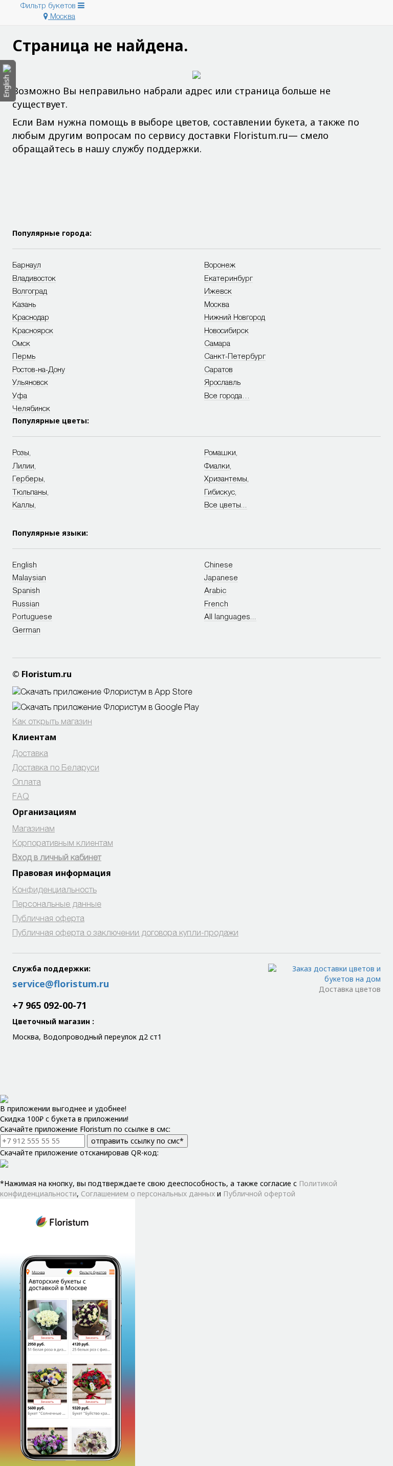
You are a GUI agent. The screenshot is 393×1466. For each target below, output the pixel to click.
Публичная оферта (48, 918)
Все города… (227, 395)
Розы (20, 452)
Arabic (215, 590)
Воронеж (219, 264)
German (26, 629)
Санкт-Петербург (235, 355)
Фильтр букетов (49, 5)
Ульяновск (30, 381)
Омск (21, 343)
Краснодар (30, 316)
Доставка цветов (350, 989)
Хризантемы (225, 478)
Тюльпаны (29, 491)
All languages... (230, 616)
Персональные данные (56, 903)
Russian (25, 603)
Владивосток (34, 277)
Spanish (26, 590)
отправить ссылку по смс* (137, 1141)
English (24, 564)
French (216, 603)
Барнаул (26, 264)
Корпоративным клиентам (62, 842)
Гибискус (219, 491)
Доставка (30, 753)
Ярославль (222, 381)
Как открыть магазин (52, 721)
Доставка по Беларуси (55, 767)
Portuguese (32, 616)
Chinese (218, 564)
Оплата (26, 781)
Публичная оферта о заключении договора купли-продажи (125, 932)
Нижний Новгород (234, 316)
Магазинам (33, 828)
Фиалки (217, 465)
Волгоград (29, 290)
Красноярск (32, 330)
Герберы (27, 478)
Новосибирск (226, 330)
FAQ (20, 796)
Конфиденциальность (54, 889)
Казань (24, 304)
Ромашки (220, 452)
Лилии (23, 465)
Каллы (23, 504)
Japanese (221, 577)
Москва (61, 16)
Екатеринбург (228, 277)
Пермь (23, 355)
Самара (217, 343)
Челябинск (31, 408)
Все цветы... (225, 504)
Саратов (218, 369)
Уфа (19, 395)
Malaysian (29, 577)
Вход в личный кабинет (56, 857)
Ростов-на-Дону (38, 369)
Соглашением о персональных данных (148, 1193)
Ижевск (218, 290)
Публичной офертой (259, 1193)
